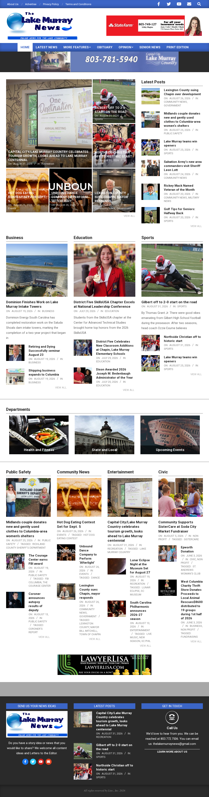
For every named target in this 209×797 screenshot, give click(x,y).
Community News (175, 101)
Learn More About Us (172, 751)
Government (172, 105)
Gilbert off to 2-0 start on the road (169, 302)
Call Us (172, 728)
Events (61, 534)
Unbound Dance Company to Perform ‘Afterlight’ (88, 554)
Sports (168, 153)
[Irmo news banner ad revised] (104, 657)
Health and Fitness (39, 450)
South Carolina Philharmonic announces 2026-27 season (140, 611)
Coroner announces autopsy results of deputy (37, 602)
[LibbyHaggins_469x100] (154, 17)
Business (48, 311)
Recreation (115, 548)
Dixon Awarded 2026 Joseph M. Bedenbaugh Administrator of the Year (114, 373)
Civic (193, 559)
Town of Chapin (90, 634)
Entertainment (140, 630)
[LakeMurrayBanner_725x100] (105, 53)
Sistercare (191, 539)
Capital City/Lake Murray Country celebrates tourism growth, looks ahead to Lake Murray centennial (128, 531)
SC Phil (146, 641)
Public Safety (173, 133)
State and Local (104, 450)
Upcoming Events (170, 450)
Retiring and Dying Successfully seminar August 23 (44, 351)
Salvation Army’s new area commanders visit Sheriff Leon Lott (183, 166)
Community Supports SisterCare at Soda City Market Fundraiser (177, 526)
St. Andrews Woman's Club (190, 570)
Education (112, 311)
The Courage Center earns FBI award (38, 560)
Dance (95, 577)
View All (129, 215)
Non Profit (188, 629)
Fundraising (189, 636)
